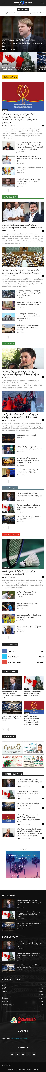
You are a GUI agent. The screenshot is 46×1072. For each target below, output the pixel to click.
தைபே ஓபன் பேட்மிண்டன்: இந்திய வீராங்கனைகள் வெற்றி (18, 572)
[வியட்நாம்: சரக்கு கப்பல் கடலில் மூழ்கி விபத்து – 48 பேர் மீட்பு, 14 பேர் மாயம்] (23, 401)
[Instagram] (28, 1054)
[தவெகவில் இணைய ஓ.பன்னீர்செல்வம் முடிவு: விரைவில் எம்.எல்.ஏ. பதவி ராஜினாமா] (23, 212)
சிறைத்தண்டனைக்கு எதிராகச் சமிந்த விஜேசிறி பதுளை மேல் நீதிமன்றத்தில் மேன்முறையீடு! (29, 181)
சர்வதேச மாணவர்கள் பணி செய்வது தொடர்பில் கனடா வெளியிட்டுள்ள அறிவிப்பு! (28, 507)
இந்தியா (5, 221)
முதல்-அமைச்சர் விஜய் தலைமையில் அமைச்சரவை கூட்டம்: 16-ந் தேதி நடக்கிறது (28, 327)
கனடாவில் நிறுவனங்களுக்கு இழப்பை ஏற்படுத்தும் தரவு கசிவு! (11, 718)
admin (4, 125)
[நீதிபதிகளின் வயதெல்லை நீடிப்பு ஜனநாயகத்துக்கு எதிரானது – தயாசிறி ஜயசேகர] (8, 159)
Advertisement (27, 1069)
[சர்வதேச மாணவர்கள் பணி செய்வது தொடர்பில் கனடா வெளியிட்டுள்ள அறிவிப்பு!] (18, 62)
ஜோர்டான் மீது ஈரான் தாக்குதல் (26, 435)
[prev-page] (3, 190)
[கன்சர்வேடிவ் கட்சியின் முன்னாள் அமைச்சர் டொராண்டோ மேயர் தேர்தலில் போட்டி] (23, 34)
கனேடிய (5, 36)
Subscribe (40, 662)
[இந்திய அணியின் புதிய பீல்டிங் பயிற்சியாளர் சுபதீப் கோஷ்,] (8, 595)
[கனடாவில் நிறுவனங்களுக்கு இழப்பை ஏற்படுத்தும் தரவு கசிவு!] (8, 519)
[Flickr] (23, 1054)
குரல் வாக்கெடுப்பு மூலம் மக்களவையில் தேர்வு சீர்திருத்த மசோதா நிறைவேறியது (21, 271)
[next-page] (7, 190)
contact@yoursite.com (19, 1039)
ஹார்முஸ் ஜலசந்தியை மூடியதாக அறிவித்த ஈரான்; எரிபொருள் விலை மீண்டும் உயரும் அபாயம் (28, 460)
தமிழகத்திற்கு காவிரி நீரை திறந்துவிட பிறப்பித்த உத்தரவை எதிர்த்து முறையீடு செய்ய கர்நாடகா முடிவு (29, 293)
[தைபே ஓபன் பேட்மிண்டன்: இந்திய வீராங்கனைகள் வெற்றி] (23, 554)
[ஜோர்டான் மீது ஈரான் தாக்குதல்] (8, 438)
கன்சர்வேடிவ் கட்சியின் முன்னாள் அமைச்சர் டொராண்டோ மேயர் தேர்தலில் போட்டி (29, 496)
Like (42, 651)
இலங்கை (5, 110)
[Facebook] (17, 1054)
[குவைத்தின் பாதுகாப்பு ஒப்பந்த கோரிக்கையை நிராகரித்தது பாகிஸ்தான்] (8, 449)
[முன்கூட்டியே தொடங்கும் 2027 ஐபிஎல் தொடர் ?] (8, 629)
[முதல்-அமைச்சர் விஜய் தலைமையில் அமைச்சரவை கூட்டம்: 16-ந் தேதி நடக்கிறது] (8, 328)
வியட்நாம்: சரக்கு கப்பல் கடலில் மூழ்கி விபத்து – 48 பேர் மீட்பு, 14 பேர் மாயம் (20, 416)
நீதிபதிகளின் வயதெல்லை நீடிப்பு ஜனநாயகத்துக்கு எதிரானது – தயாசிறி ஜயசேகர (29, 158)
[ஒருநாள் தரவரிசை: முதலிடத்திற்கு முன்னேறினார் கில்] (8, 606)
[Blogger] (12, 1054)
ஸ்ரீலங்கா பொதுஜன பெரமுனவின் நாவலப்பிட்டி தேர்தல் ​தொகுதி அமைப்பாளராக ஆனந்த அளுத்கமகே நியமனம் (20, 118)
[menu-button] (4, 3)
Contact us (36, 1069)
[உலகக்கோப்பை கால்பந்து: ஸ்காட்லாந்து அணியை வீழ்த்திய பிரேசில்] (8, 618)
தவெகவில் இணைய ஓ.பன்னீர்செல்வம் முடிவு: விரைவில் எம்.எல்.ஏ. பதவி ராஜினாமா (22, 226)
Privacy (18, 1069)
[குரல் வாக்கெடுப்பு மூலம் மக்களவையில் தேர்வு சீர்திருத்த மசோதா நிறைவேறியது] (23, 257)
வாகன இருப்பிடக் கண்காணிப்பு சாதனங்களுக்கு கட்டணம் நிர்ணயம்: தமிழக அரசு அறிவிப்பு (28, 316)
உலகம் (4, 368)
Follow (41, 657)
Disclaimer (11, 1069)
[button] (43, 3)
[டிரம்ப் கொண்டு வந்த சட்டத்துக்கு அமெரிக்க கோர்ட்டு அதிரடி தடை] (8, 472)
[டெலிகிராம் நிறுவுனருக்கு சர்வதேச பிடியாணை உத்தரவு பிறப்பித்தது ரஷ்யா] (23, 358)
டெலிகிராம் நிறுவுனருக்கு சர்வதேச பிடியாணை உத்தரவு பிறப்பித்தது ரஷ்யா (20, 373)
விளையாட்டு (6, 567)
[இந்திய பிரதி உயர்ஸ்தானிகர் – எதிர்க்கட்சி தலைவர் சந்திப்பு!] (8, 171)
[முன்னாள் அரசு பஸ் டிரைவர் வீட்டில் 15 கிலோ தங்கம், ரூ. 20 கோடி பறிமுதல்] (8, 305)
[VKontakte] (34, 1054)
